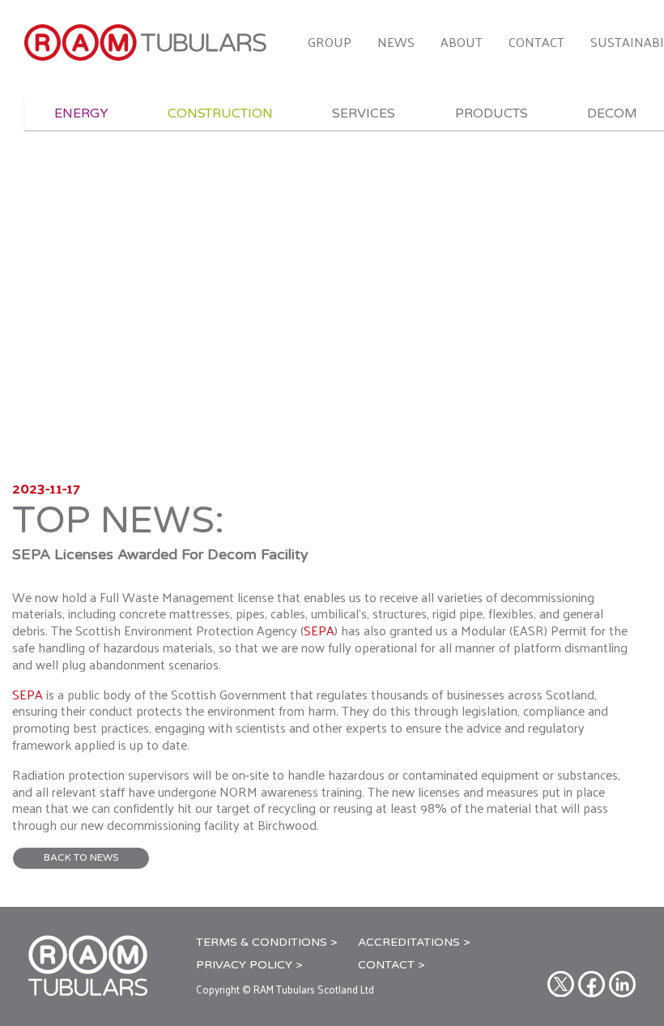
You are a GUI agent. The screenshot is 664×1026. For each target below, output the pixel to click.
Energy (81, 113)
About (462, 41)
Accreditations (409, 942)
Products (491, 113)
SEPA (319, 630)
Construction (220, 113)
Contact (536, 41)
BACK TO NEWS (81, 857)
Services (363, 113)
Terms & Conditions (261, 942)
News (396, 41)
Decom (612, 113)
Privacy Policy (244, 965)
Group (329, 41)
